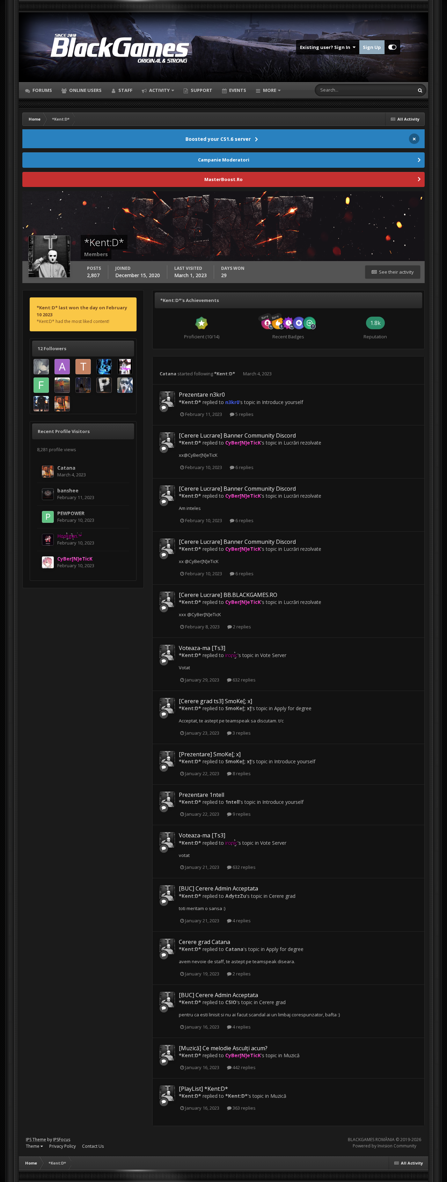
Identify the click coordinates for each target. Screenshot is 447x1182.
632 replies (244, 680)
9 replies (241, 814)
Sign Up (372, 47)
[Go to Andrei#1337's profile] (83, 385)
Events (237, 90)
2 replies (241, 627)
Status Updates (389, 90)
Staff (124, 90)
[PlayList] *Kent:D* (203, 1089)
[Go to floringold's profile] (41, 403)
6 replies (244, 467)
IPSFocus (61, 1140)
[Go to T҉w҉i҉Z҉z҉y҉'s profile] (83, 366)
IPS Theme (36, 1140)
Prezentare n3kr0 (202, 394)
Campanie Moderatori (223, 160)
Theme (33, 1146)
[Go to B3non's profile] (104, 366)
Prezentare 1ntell (201, 795)
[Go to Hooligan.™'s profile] (48, 540)
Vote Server (273, 655)
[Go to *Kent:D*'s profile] (167, 399)
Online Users (85, 90)
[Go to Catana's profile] (62, 403)
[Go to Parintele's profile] (104, 385)
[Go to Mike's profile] (62, 385)
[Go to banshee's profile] (48, 494)
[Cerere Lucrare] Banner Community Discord (237, 435)
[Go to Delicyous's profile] (125, 366)
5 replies (244, 414)
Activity (159, 90)
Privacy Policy (62, 1146)
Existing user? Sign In (326, 47)
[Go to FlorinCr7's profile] (125, 385)
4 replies (241, 920)
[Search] (420, 90)
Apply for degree (293, 708)
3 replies (241, 733)
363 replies (244, 1108)
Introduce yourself (282, 402)
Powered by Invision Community (384, 1146)
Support (201, 90)
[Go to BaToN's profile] (41, 366)
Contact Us (93, 1146)
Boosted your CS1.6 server (218, 139)
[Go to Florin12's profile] (41, 385)
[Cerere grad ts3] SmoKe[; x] (215, 701)
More (269, 90)
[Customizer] (392, 47)
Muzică (292, 1055)
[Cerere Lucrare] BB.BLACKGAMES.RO (228, 595)
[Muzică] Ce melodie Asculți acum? (223, 1048)
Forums (41, 90)
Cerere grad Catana (204, 942)
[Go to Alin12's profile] (62, 366)
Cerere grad (282, 896)
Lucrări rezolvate (302, 442)
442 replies (244, 1067)
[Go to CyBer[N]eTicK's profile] (48, 562)
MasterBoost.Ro (223, 179)
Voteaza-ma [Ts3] (202, 648)
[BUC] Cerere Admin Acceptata (218, 888)
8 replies (241, 773)
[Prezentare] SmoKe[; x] (210, 754)
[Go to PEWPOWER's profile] (48, 517)
